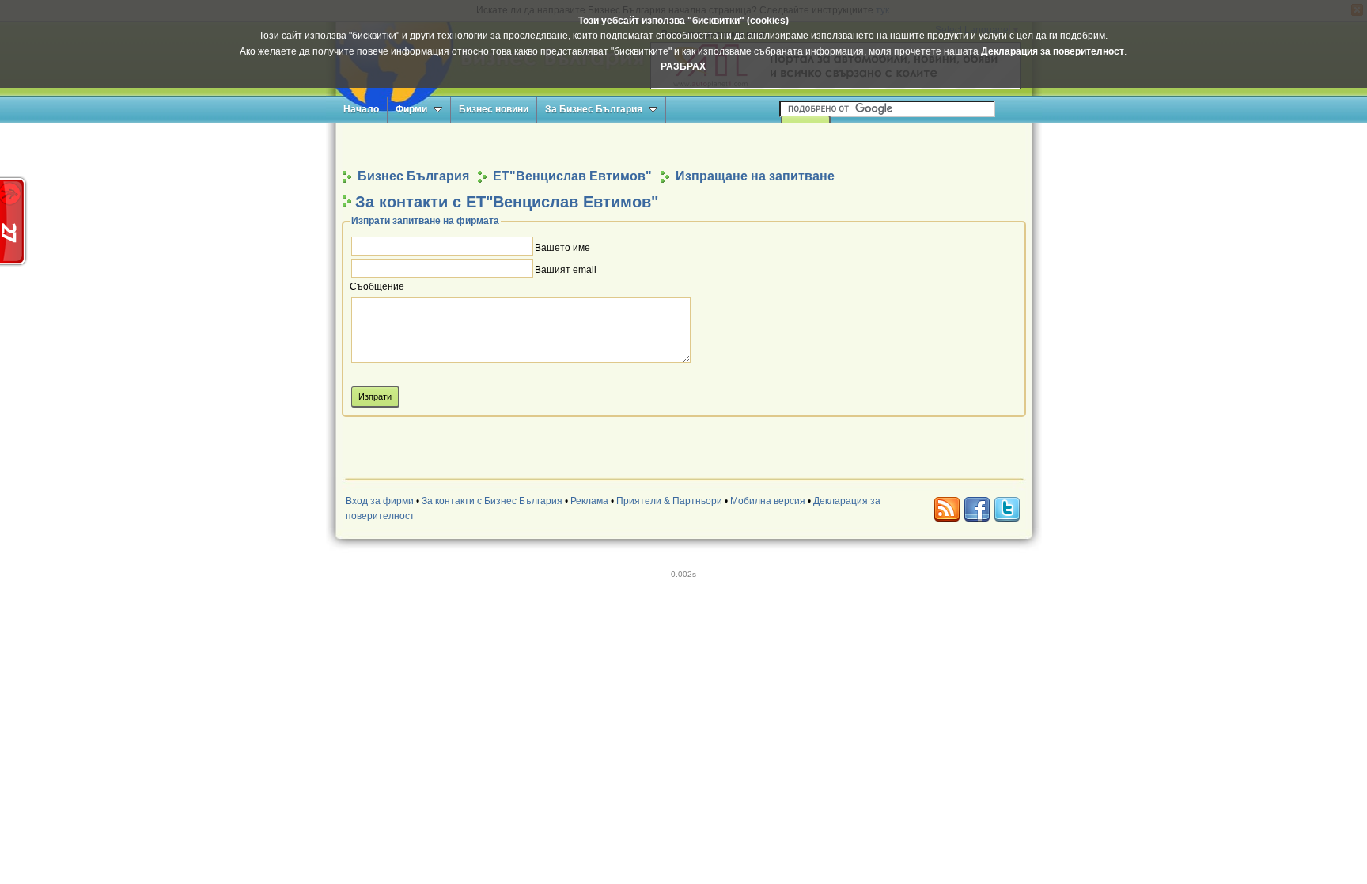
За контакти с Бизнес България (492, 500)
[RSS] (947, 509)
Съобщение (377, 287)
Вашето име (562, 247)
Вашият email (565, 269)
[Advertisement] (683, 145)
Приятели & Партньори (669, 500)
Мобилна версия (767, 500)
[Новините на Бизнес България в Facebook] (977, 509)
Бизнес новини (493, 109)
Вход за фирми (380, 500)
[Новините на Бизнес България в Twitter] (1007, 509)
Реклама (589, 500)
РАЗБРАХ (683, 66)
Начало (361, 109)
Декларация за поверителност (1052, 51)
